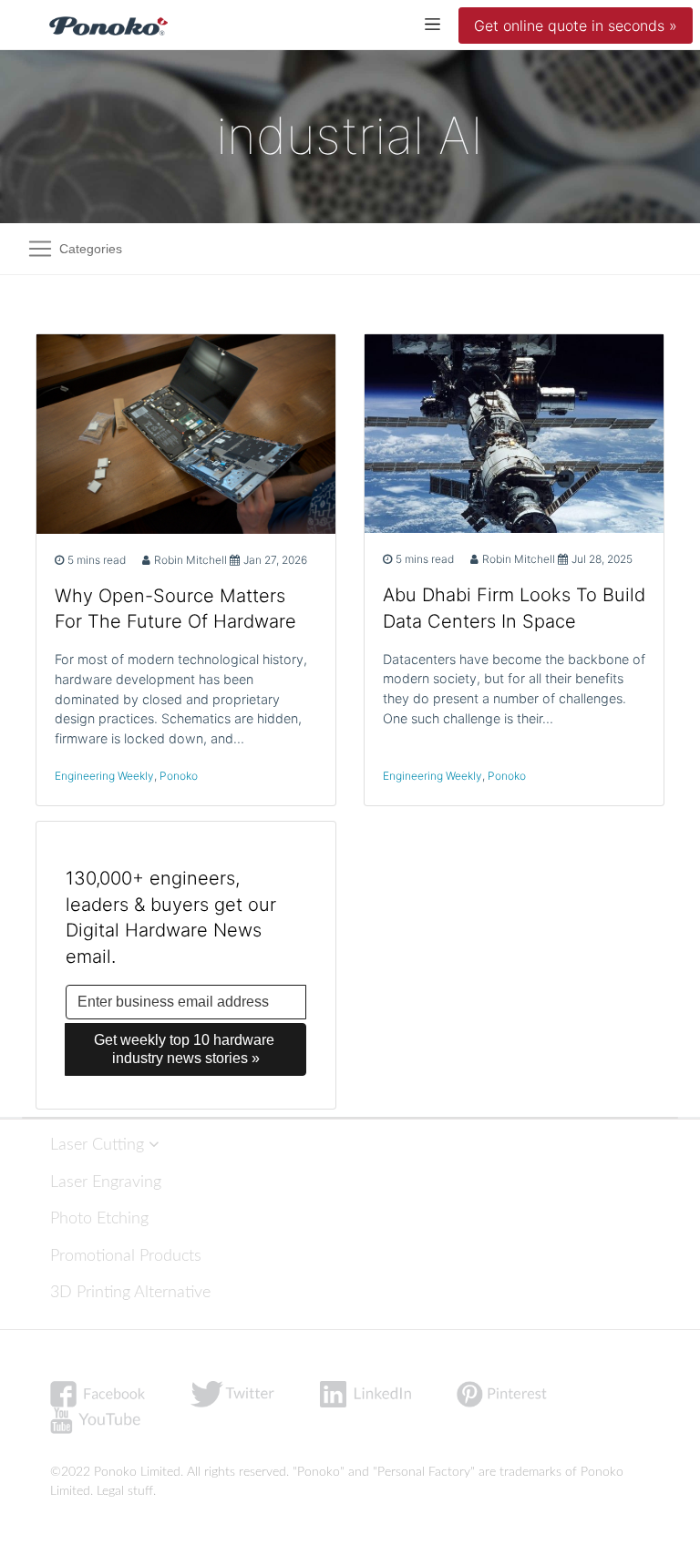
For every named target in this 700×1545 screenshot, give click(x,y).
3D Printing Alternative (130, 1292)
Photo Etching (99, 1218)
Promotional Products (125, 1256)
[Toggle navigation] (432, 23)
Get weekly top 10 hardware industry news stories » (186, 1049)
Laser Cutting (99, 1144)
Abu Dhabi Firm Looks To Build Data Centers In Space (514, 608)
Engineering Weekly (104, 776)
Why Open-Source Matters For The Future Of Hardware (175, 609)
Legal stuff (125, 1491)
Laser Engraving (105, 1182)
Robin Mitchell (190, 560)
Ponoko (179, 776)
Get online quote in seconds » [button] (575, 25)
